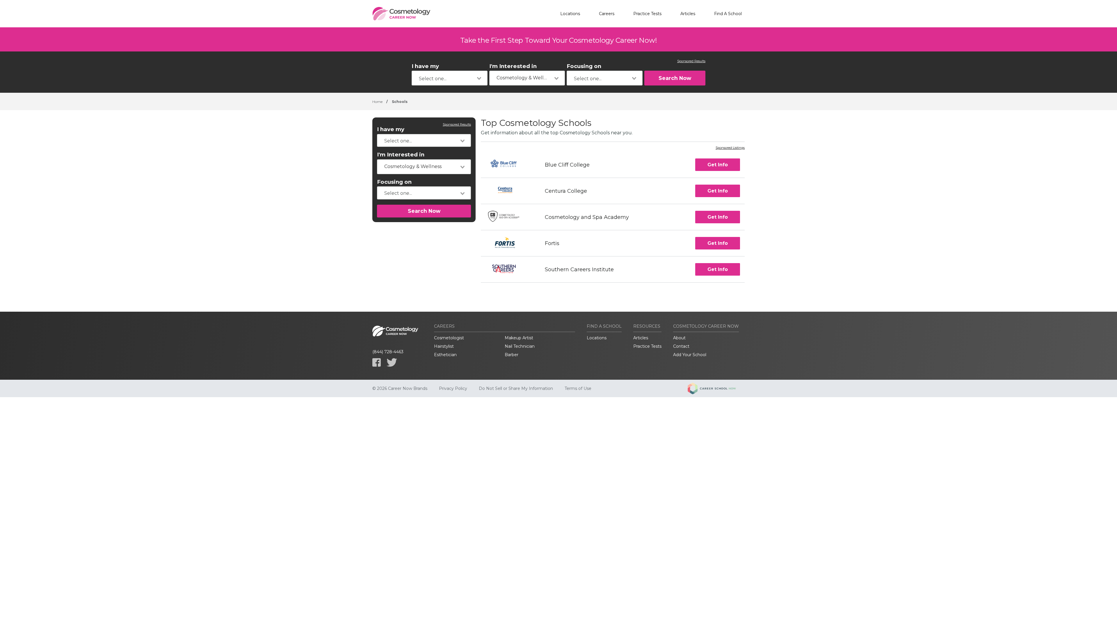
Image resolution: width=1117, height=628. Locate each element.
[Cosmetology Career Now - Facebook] (376, 362)
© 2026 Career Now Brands (399, 388)
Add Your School (689, 354)
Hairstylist (444, 346)
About (679, 337)
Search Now (675, 78)
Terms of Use (578, 388)
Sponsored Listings (730, 148)
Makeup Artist (519, 337)
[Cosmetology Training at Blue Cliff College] (507, 164)
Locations (570, 13)
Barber (511, 354)
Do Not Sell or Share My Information (516, 388)
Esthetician (445, 354)
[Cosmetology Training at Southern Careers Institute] (507, 269)
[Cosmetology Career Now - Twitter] (392, 362)
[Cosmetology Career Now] (401, 13)
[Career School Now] (716, 388)
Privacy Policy (453, 388)
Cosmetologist (449, 337)
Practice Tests (647, 13)
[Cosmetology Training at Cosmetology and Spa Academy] (507, 217)
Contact (681, 346)
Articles (687, 13)
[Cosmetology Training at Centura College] (507, 190)
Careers (606, 13)
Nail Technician (520, 346)
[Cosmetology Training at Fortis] (508, 243)
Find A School (728, 13)
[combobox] (449, 78)
